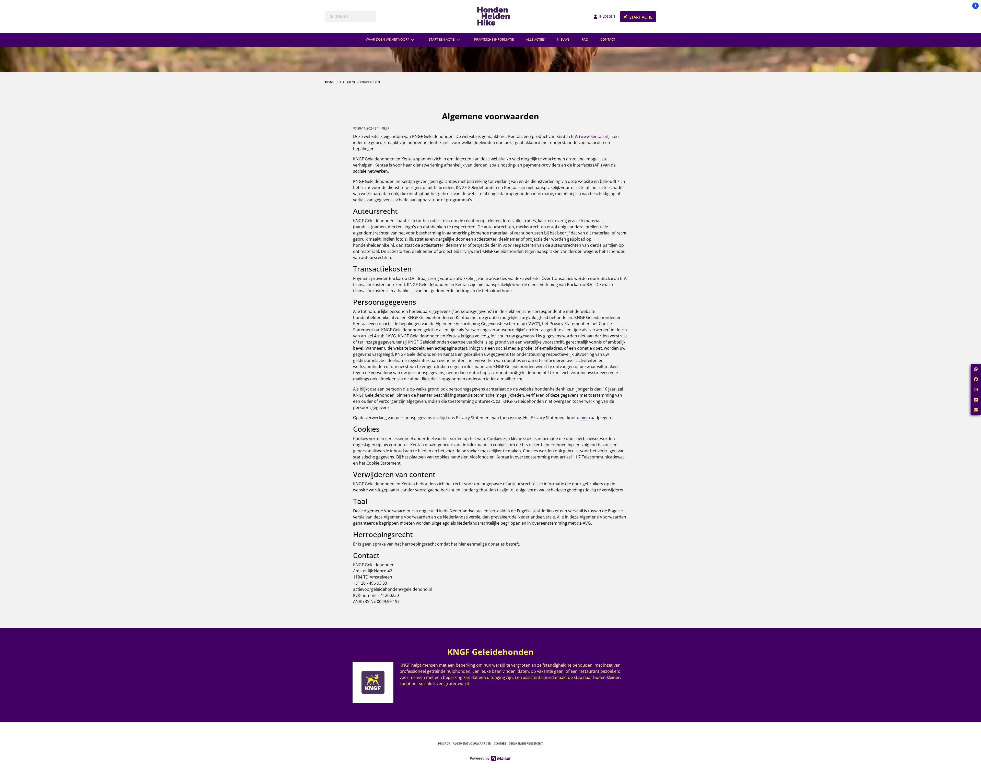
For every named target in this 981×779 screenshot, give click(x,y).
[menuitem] (391, 39)
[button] (976, 369)
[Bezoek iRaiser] (490, 758)
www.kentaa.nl (594, 136)
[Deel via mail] (976, 410)
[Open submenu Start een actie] (458, 39)
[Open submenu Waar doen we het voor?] (412, 39)
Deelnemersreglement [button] (526, 743)
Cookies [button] (500, 743)
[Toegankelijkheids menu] (975, 6)
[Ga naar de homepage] (496, 16)
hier (584, 417)
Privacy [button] (444, 743)
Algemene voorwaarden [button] (472, 743)
